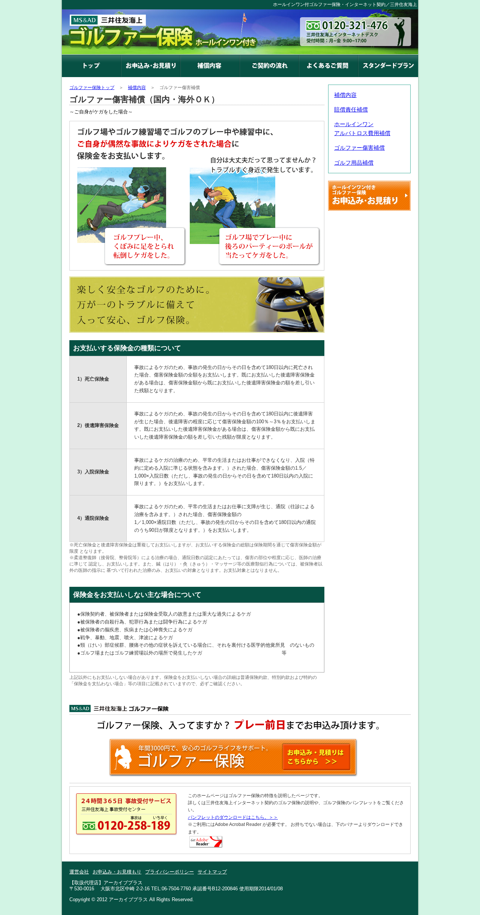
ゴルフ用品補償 (354, 162)
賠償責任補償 (351, 109)
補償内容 (345, 95)
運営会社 (79, 872)
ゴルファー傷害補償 (359, 147)
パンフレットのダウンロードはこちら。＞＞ (233, 817)
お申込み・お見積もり (117, 872)
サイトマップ (212, 872)
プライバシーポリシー (169, 872)
